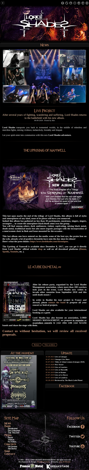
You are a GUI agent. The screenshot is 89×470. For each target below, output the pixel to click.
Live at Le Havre (61, 375)
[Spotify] (75, 3)
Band (7, 426)
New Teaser (59, 365)
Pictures (12, 442)
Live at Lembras (61, 378)
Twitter (75, 436)
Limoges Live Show (62, 359)
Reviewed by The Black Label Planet (69, 380)
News (7, 423)
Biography (13, 428)
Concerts (10, 444)
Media (7, 435)
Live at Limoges (61, 357)
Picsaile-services (43, 462)
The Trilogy (13, 433)
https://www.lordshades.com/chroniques (49, 241)
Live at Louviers (61, 367)
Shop (7, 451)
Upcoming (12, 446)
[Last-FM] (87, 3)
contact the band (56, 302)
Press (10, 437)
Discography (14, 430)
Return (36, 345)
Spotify (5, 251)
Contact (9, 453)
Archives (12, 448)
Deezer (83, 249)
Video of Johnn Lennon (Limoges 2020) (70, 362)
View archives (49, 345)
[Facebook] (63, 3)
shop (41, 249)
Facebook (74, 426)
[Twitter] (67, 3)
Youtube (14, 251)
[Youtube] (71, 3)
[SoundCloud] (83, 3)
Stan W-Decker (65, 462)
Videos (11, 439)
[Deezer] (79, 3)
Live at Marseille (61, 370)
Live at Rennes (60, 372)
